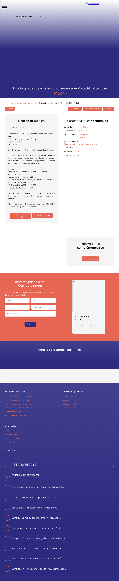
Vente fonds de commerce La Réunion (20, 408)
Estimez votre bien (70, 396)
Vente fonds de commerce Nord (18, 396)
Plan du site (9, 442)
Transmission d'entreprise (22, 103)
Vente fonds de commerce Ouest (18, 404)
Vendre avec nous (70, 400)
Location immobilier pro (15, 411)
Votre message (13, 314)
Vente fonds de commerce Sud (17, 400)
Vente (7, 103)
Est (36, 103)
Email (9, 307)
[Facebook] (111, 464)
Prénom (10, 300)
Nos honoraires (11, 431)
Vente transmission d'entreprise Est (19, 415)
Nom (35, 300)
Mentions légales (12, 434)
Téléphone (37, 307)
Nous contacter (69, 408)
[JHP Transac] (101, 7)
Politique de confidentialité (15, 438)
